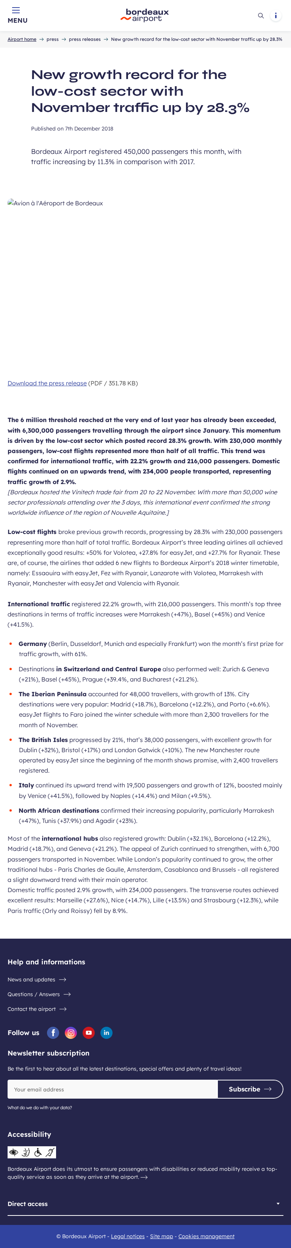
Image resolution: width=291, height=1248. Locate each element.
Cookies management (206, 1236)
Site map (161, 1236)
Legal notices (128, 1236)
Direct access (28, 1204)
